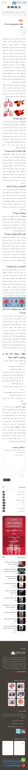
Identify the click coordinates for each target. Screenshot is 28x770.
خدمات (23, 497)
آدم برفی (9, 765)
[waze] (18, 731)
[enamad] (8, 748)
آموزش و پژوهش (21, 492)
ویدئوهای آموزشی (21, 508)
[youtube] (15, 675)
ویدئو (23, 505)
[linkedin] (21, 675)
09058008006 (14, 541)
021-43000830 (14, 537)
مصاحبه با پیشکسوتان (20, 500)
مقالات (17, 12)
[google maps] (23, 731)
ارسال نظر (7, 480)
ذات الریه (23, 122)
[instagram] (18, 675)
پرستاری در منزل (14, 523)
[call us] (23, 760)
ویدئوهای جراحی (21, 511)
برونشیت (23, 216)
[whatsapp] (24, 675)
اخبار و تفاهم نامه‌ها (21, 494)
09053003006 (14, 545)
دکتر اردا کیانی (23, 12)
